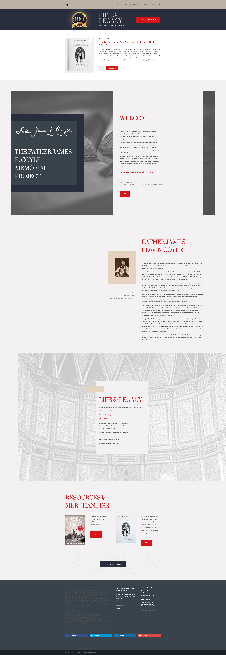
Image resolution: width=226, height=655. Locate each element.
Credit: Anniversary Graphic (148, 610)
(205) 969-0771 (120, 605)
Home (112, 4)
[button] (90, 40)
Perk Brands (93, 652)
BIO (125, 194)
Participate (144, 4)
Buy (96, 534)
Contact (153, 4)
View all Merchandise (113, 564)
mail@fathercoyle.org (122, 612)
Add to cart (112, 68)
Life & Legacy (121, 4)
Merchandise (134, 4)
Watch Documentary (148, 19)
